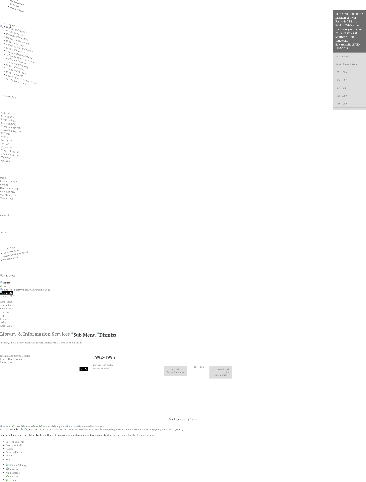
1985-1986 (341, 72)
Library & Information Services (22, 79)
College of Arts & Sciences (19, 48)
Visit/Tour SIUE (8, 195)
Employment (143, 429)
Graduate (15, 5)
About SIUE (9, 248)
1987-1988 (341, 87)
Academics (11, 25)
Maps (3, 177)
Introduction (342, 56)
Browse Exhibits (21, 355)
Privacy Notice (58, 429)
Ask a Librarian (60, 342)
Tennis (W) (7, 147)
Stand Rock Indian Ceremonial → (222, 372)
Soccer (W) (7, 140)
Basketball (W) (8, 123)
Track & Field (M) (10, 151)
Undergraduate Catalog (18, 40)
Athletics (6, 113)
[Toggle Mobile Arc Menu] (6, 293)
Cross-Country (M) (11, 127)
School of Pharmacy (16, 71)
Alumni (9, 448)
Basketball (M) (8, 120)
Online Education (15, 33)
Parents (10, 455)
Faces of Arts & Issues (346, 64)
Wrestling (6, 161)
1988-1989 (341, 95)
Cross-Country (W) (11, 130)
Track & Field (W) (10, 154)
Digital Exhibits (13, 346)
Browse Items (7, 358)
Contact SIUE (44, 429)
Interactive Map (8, 181)
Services (48, 342)
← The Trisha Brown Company (175, 371)
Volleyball (6, 157)
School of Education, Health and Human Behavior (20, 59)
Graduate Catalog (15, 43)
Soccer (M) (6, 137)
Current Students (15, 441)
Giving (4, 232)
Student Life (9, 96)
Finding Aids (6, 355)
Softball (5, 144)
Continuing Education (17, 36)
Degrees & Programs (17, 29)
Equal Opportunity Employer (121, 429)
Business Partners (15, 452)
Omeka (193, 419)
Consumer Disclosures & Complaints (87, 429)
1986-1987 (341, 80)
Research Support (33, 342)
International (17, 9)
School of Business (15, 50)
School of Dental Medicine (19, 55)
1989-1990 (341, 103)
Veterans (10, 459)
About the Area (11, 251)
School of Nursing (15, 67)
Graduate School (14, 74)
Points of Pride (11, 258)
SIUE (10, 429)
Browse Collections (11, 360)
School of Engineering (17, 64)
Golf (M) (5, 133)
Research (4, 215)
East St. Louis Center (16, 81)
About (72, 342)
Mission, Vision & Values (15, 254)
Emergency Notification (162, 429)
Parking (4, 184)
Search (86, 369)
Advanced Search (81, 369)
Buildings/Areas (8, 191)
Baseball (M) (7, 116)
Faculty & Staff (14, 445)
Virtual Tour (6, 198)
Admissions (6, 301)
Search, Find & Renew (12, 342)
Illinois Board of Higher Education (137, 434)
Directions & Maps (10, 188)
